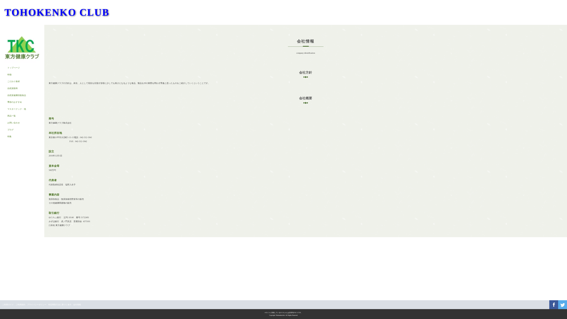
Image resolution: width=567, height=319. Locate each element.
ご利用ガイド (8, 304)
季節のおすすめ (14, 102)
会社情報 (77, 304)
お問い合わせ (13, 123)
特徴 (9, 75)
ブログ (10, 130)
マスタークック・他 (16, 109)
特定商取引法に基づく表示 (59, 304)
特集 (9, 136)
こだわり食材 (13, 81)
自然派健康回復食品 (16, 95)
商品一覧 (11, 116)
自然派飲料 (12, 88)
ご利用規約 (20, 304)
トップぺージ (13, 68)
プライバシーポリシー (36, 304)
